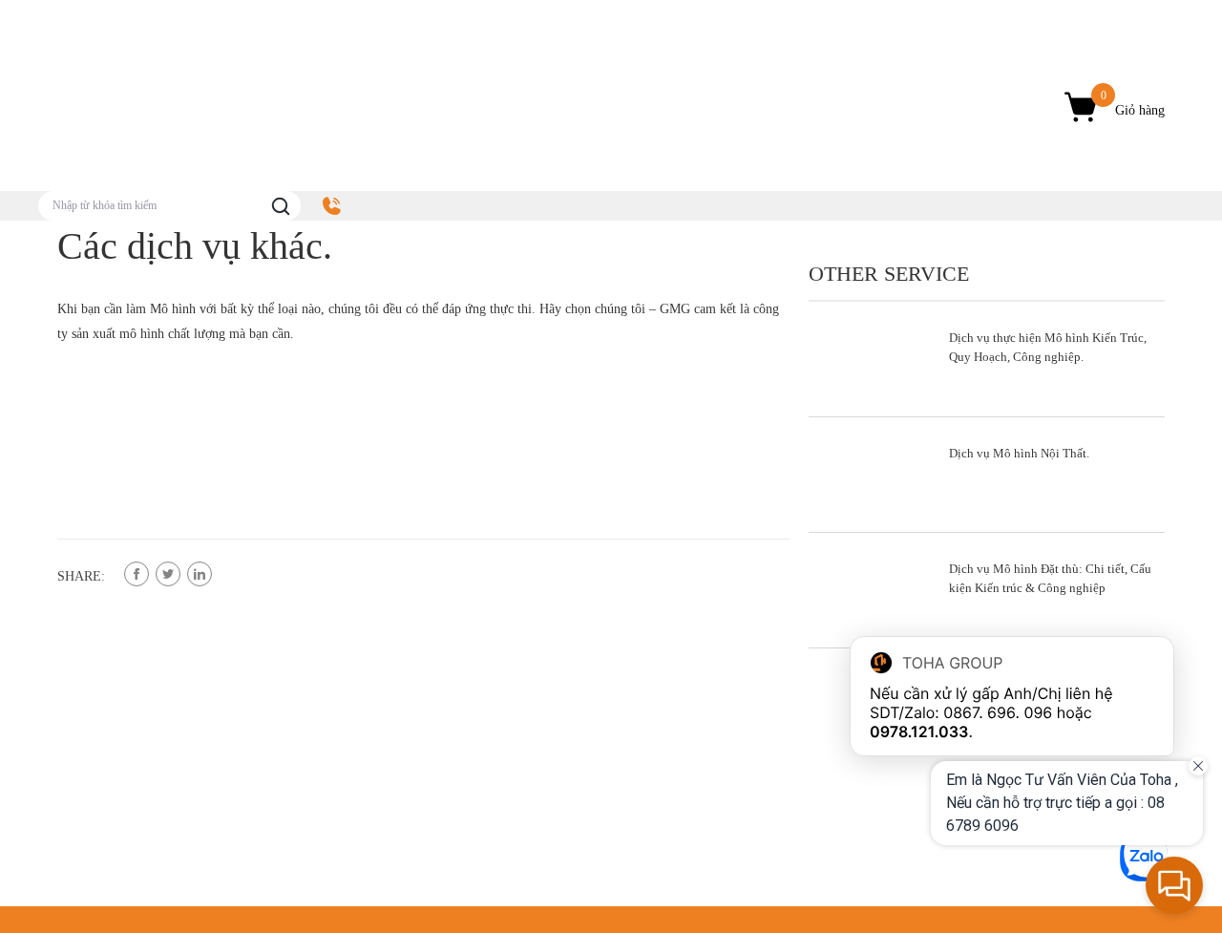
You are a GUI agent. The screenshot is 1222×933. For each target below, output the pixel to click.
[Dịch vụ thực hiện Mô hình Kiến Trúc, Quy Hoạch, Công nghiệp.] (987, 359)
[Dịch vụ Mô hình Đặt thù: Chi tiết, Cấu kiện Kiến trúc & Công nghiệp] (987, 590)
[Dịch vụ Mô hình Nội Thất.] (987, 474)
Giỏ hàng (1133, 103)
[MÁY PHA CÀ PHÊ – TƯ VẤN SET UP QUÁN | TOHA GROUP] (200, 108)
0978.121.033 (919, 731)
